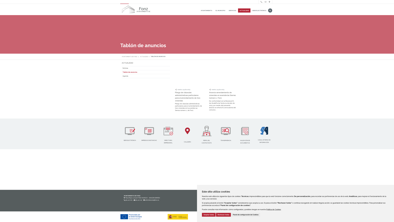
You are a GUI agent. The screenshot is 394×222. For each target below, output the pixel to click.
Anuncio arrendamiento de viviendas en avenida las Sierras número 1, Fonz (222, 95)
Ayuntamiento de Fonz (129, 56)
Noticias (125, 68)
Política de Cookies (273, 209)
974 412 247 (138, 200)
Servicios (232, 10)
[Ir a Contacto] (265, 2)
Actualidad (244, 10)
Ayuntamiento (206, 10)
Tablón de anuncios (130, 72)
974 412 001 (128, 200)
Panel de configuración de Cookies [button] (245, 215)
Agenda (125, 76)
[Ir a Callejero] (269, 2)
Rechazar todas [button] (223, 215)
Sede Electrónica (259, 10)
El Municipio (220, 10)
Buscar (270, 10)
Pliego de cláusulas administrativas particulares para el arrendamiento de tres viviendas (187, 96)
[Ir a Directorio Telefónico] (261, 2)
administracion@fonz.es (152, 200)
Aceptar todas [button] (209, 215)
